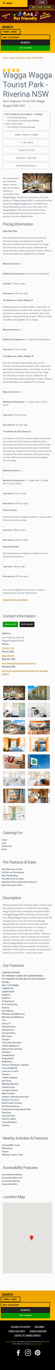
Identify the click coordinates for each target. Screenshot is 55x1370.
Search (25, 42)
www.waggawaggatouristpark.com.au (19, 663)
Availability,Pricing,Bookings (15, 600)
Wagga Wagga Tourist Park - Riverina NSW (26, 58)
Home (5, 58)
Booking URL (9, 666)
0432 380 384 (8, 656)
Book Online (27, 624)
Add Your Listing (41, 7)
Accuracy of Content (21, 1327)
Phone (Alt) (8, 651)
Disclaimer (39, 1327)
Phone (5, 644)
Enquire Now (10, 624)
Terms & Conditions (38, 1331)
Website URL (9, 659)
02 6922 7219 (8, 648)
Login (41, 2)
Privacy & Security (16, 1331)
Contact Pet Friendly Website (27, 1335)
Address (6, 633)
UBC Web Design (36, 1344)
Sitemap (8, 1341)
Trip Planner (25, 48)
